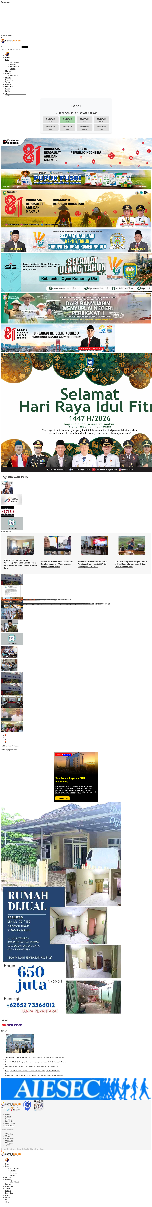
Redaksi (8, 1116)
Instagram (10, 1138)
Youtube (10, 1140)
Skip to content (6, 2)
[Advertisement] (67, 18)
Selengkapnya (62, 798)
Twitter (9, 1136)
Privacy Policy (10, 1123)
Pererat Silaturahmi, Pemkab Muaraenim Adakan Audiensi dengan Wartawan (37, 603)
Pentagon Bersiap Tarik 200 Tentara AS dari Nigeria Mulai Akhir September (31, 1066)
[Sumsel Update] (11, 42)
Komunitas (21, 599)
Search (25, 47)
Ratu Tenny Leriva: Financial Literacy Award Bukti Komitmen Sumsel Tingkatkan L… (35, 1075)
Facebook (10, 1134)
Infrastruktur (12, 599)
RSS (8, 1145)
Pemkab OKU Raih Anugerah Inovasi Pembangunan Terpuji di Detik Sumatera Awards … (36, 1062)
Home (7, 1114)
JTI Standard (9, 1125)
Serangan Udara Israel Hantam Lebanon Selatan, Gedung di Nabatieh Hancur (32, 1071)
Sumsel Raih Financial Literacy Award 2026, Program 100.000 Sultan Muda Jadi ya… (35, 1057)
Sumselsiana (30, 599)
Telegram (10, 1143)
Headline (4, 599)
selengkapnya (6, 531)
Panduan (8, 1119)
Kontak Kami (9, 1121)
